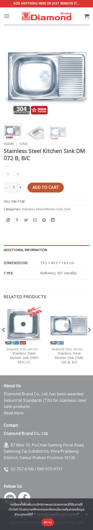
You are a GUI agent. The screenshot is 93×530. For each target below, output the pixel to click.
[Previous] (11, 76)
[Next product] (8, 174)
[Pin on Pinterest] (44, 220)
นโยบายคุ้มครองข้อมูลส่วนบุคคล (56, 514)
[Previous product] (18, 174)
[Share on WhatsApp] (8, 220)
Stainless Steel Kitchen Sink (42, 209)
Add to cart (45, 188)
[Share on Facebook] (17, 220)
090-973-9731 (49, 469)
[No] (86, 516)
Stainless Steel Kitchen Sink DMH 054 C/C (24, 358)
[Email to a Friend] (35, 220)
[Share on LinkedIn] (53, 220)
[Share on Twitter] (26, 220)
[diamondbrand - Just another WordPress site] (46, 16)
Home (9, 144)
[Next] (81, 76)
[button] (7, 16)
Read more (14, 413)
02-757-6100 (22, 469)
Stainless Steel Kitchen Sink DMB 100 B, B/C (69, 358)
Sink (23, 144)
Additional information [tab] (25, 250)
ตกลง (48, 522)
